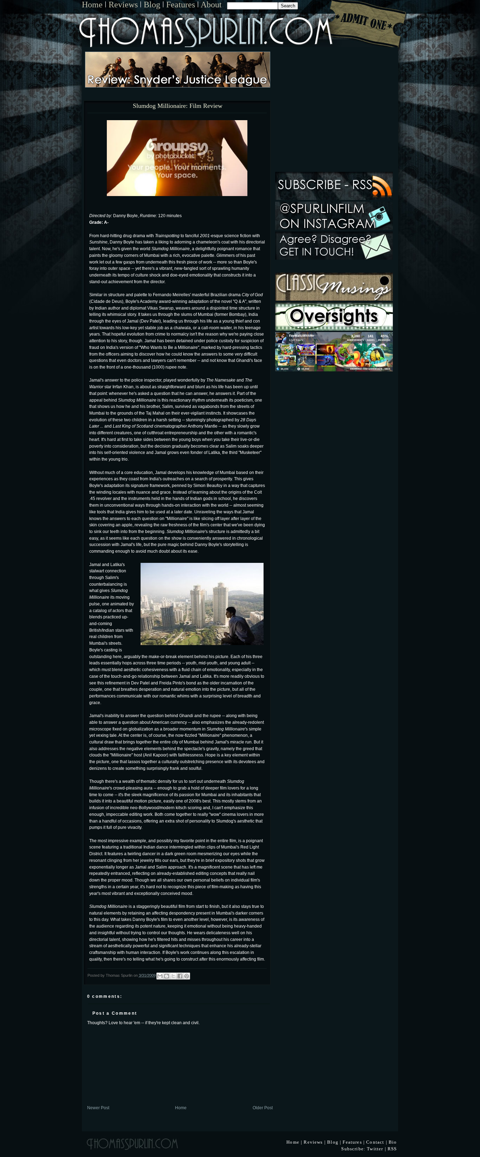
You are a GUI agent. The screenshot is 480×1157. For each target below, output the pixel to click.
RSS (392, 1148)
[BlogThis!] (166, 976)
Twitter (375, 1148)
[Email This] (159, 976)
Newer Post (98, 1107)
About (211, 4)
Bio (393, 1142)
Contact (375, 1142)
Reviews (123, 4)
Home (92, 4)
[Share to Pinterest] (186, 976)
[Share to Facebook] (179, 976)
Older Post (263, 1107)
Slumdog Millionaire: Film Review (177, 106)
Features (180, 4)
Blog (152, 4)
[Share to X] (173, 976)
